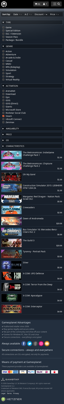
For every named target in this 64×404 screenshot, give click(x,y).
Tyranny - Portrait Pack (34, 251)
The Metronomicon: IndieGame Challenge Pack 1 (38, 153)
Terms (9, 393)
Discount (39, 14)
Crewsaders (29, 207)
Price (53, 14)
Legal (3, 393)
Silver (25, 262)
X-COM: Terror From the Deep (37, 284)
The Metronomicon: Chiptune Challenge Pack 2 (37, 164)
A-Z (27, 14)
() (38, 4)
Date (16, 14)
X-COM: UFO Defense (33, 273)
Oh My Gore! (29, 174)
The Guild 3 (28, 240)
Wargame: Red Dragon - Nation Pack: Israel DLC (41, 197)
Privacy (16, 393)
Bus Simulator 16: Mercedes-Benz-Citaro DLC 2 (40, 230)
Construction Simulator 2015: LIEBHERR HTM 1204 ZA (42, 186)
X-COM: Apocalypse (32, 295)
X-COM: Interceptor (32, 306)
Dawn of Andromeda (33, 218)
